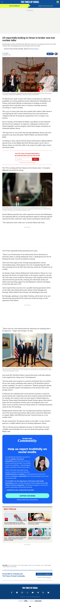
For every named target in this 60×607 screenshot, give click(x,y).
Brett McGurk (13, 566)
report (7, 111)
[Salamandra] (38, 600)
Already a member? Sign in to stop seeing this (27, 499)
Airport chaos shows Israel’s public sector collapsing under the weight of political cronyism (15, 539)
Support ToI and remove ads (45, 6)
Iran (42, 565)
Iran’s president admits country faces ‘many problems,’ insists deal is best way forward (39, 538)
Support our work (27, 496)
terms (34, 162)
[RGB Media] (27, 601)
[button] (58, 2)
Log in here (48, 577)
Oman (30, 565)
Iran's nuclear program (23, 565)
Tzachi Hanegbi (47, 565)
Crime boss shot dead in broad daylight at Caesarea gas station (38, 523)
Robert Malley (6, 566)
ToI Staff (6, 53)
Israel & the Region (12, 565)
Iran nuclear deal (36, 565)
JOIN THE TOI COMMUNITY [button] (44, 574)
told (36, 135)
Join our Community (14, 6)
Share (50, 53)
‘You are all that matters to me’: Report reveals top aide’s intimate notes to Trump (14, 523)
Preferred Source (34, 48)
